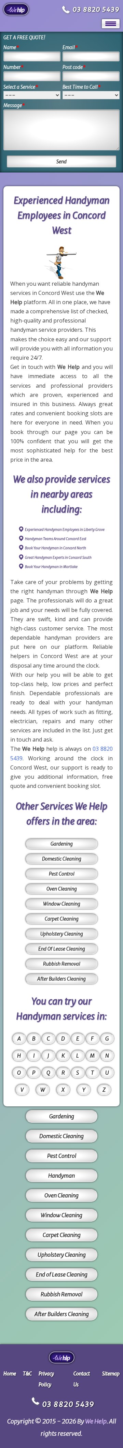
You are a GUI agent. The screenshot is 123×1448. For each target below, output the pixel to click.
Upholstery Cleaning (61, 934)
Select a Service (20, 87)
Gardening (62, 844)
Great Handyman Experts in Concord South (58, 557)
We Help (96, 1421)
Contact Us (81, 1379)
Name (11, 47)
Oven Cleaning (61, 889)
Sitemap (111, 1374)
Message (14, 105)
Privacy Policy (46, 1379)
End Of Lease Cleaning (61, 949)
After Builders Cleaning (61, 979)
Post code (74, 67)
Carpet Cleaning (62, 919)
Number (13, 67)
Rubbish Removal (61, 964)
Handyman (61, 1175)
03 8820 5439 (96, 9)
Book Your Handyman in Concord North (55, 548)
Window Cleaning (61, 904)
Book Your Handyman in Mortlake (51, 567)
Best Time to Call (82, 87)
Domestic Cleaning (61, 859)
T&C (27, 1374)
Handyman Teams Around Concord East (55, 539)
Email (70, 47)
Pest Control (61, 874)
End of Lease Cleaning (61, 1274)
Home (9, 1374)
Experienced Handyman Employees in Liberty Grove (65, 529)
